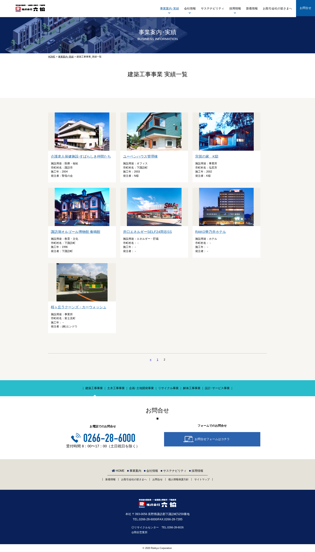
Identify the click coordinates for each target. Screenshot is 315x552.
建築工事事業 (94, 388)
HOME (51, 56)
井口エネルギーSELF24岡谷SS (147, 232)
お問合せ (305, 7)
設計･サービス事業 (217, 388)
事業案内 (134, 470)
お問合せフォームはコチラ (212, 439)
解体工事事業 (192, 388)
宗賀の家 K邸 (206, 156)
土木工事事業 (116, 388)
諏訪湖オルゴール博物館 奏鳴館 (75, 232)
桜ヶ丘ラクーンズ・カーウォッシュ (78, 307)
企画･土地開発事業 (141, 388)
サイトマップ (202, 479)
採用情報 (235, 8)
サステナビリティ (212, 8)
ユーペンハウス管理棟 (140, 156)
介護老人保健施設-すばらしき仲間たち (81, 156)
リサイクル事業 (168, 388)
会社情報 (190, 8)
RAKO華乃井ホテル (210, 232)
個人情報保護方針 (178, 479)
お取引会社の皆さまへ (277, 8)
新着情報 (252, 8)
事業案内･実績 (169, 8)
